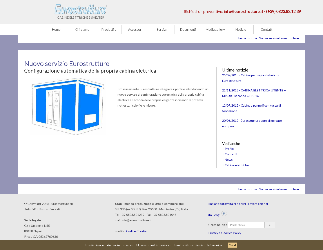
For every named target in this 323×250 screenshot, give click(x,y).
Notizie (240, 29)
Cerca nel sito (217, 225)
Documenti (188, 29)
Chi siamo (82, 29)
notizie (252, 38)
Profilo (229, 148)
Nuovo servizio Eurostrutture (279, 38)
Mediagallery (215, 29)
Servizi (162, 29)
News (229, 159)
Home (56, 29)
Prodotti (108, 29)
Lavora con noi (258, 203)
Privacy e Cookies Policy (224, 233)
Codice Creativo (137, 231)
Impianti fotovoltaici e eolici (227, 203)
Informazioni (215, 245)
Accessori (135, 29)
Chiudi (232, 245)
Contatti (267, 29)
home (242, 38)
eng (217, 215)
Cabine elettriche (237, 165)
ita (210, 215)
